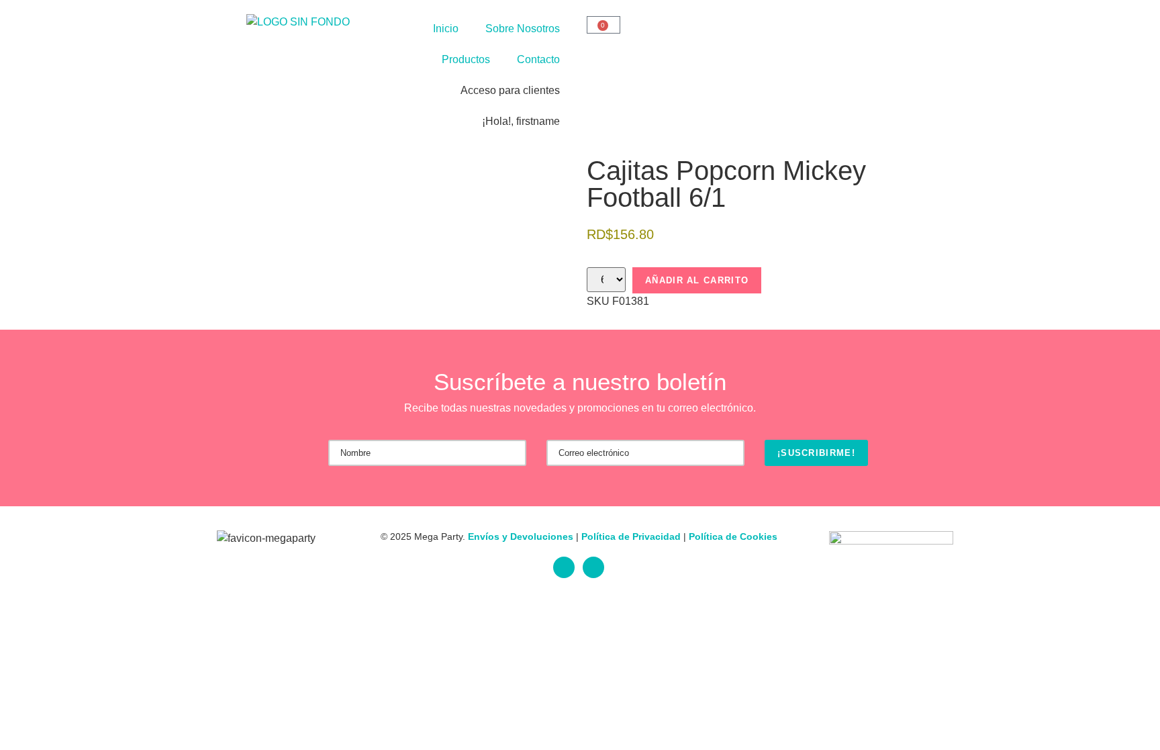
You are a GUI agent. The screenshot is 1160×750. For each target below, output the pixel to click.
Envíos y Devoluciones (520, 536)
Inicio (445, 28)
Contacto (538, 59)
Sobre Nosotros (522, 28)
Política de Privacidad (631, 536)
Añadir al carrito (696, 280)
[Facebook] (564, 567)
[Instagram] (593, 567)
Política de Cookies (733, 536)
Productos (466, 59)
